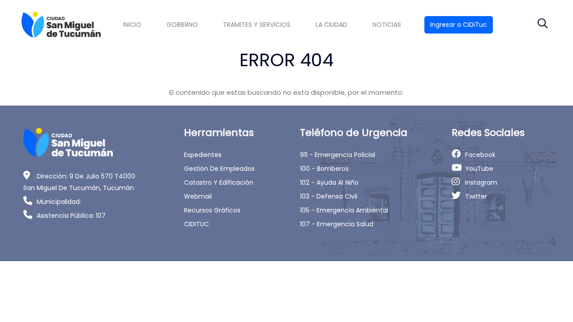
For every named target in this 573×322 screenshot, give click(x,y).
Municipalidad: (59, 201)
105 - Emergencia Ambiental (344, 210)
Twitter (476, 196)
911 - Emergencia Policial (337, 154)
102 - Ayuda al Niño (329, 182)
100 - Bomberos (324, 168)
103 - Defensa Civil (328, 196)
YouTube (479, 168)
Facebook (480, 154)
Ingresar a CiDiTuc (458, 24)
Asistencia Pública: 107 (71, 215)
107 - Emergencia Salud (336, 224)
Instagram (481, 182)
